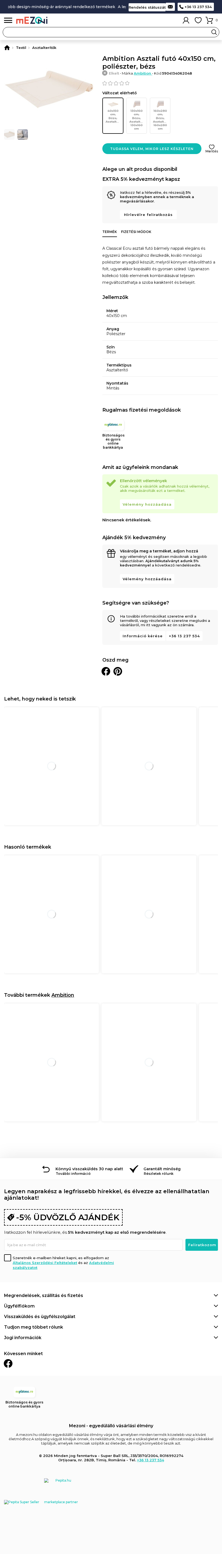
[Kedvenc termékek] (198, 20)
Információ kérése (143, 636)
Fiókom (186, 20)
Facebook (8, 1363)
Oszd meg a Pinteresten (117, 671)
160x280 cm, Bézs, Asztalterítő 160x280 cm (162, 120)
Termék (109, 232)
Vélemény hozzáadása (147, 504)
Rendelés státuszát (147, 7)
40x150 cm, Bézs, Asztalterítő (114, 116)
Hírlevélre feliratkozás (148, 214)
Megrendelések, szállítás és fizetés (43, 1295)
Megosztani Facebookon (106, 671)
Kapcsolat (170, 7)
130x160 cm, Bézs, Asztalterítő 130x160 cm (138, 120)
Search (214, 32)
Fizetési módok (136, 232)
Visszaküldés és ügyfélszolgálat (39, 1316)
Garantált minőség (162, 1168)
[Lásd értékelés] (160, 83)
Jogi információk (22, 1337)
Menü (8, 20)
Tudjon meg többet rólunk (33, 1327)
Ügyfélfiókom (19, 1306)
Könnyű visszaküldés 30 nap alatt (89, 1168)
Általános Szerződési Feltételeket (45, 1262)
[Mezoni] (7, 48)
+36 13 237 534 (198, 7)
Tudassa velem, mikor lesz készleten (152, 149)
